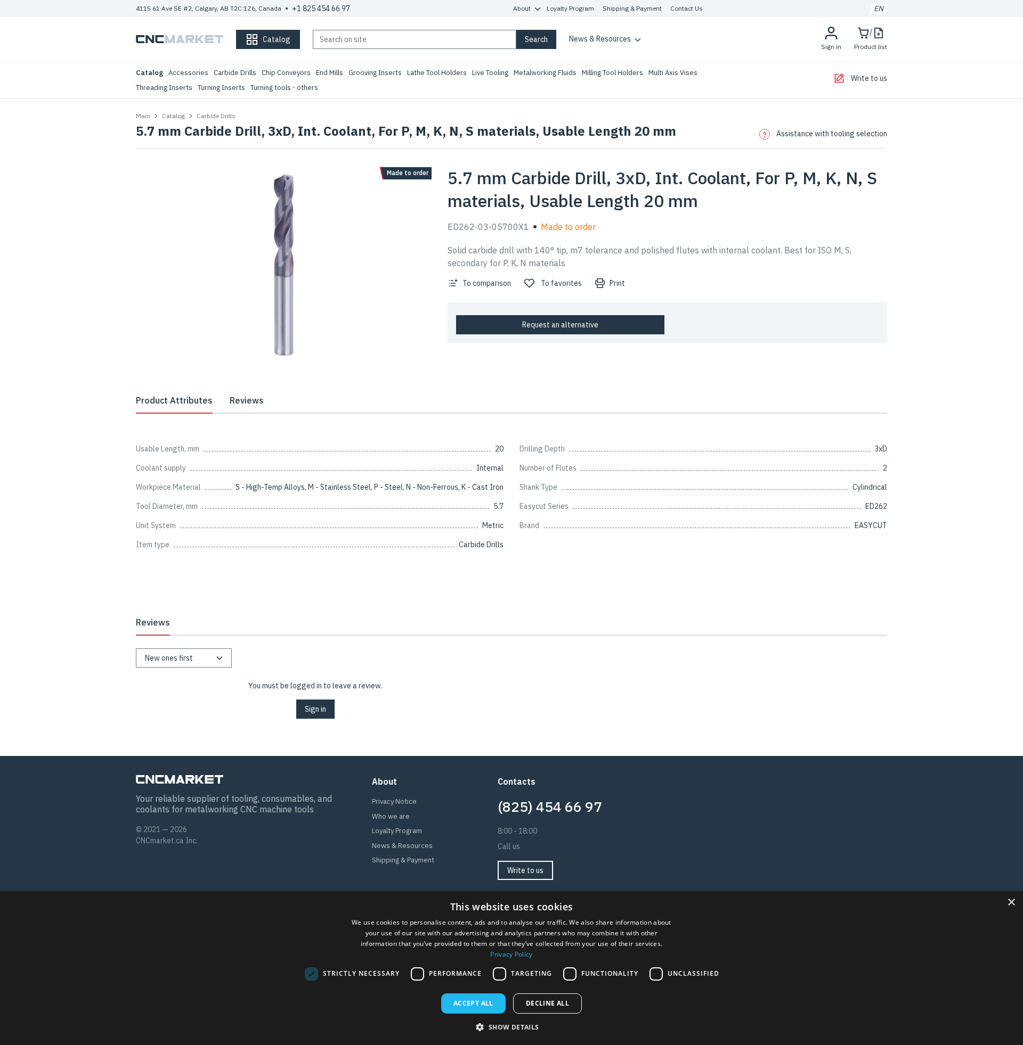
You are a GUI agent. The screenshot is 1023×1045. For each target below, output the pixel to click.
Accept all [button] (473, 1003)
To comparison (486, 283)
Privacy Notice (394, 801)
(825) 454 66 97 (550, 806)
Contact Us (686, 8)
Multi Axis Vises (672, 72)
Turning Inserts (221, 87)
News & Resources (600, 39)
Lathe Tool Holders (437, 72)
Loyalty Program (570, 8)
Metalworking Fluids (545, 72)
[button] (511, 1027)
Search (536, 39)
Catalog (149, 72)
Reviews (247, 400)
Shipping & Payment (632, 8)
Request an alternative (560, 325)
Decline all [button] (547, 1003)
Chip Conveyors (286, 72)
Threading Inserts (164, 87)
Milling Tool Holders (612, 72)
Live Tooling (490, 72)
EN (878, 8)
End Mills (329, 72)
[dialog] (511, 968)
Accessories (188, 72)
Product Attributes (174, 400)
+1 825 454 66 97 (321, 8)
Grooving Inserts (375, 72)
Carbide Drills (235, 72)
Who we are (391, 816)
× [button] (1011, 903)
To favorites (561, 283)
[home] (179, 39)
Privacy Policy (511, 954)
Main (143, 116)
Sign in (315, 709)
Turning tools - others (284, 87)
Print (617, 283)
